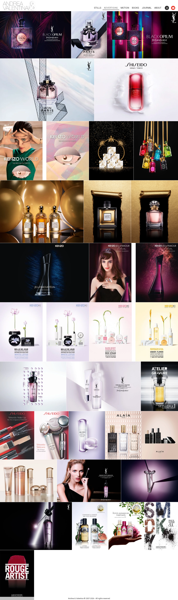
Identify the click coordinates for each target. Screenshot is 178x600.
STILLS (97, 8)
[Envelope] (173, 8)
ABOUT (157, 8)
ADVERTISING (111, 8)
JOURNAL (147, 8)
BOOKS (135, 8)
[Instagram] (167, 8)
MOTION (125, 8)
